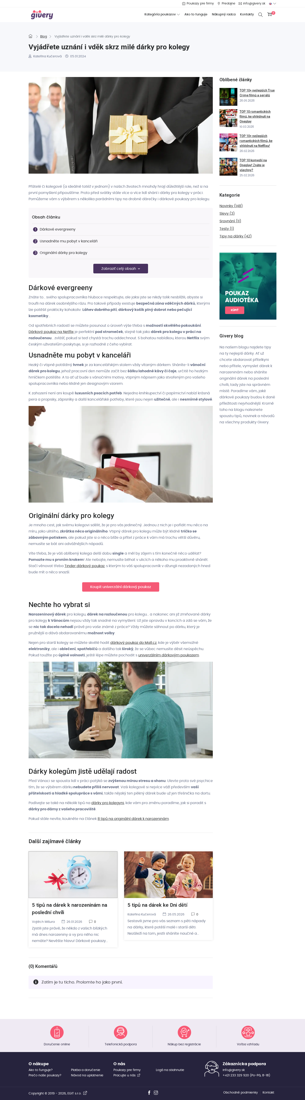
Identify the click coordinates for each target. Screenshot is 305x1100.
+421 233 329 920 (236, 1075)
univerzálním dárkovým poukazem (168, 655)
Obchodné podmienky (240, 1092)
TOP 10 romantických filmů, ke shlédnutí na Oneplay (255, 116)
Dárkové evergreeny (57, 229)
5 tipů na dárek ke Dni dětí (157, 905)
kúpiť (234, 310)
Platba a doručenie (85, 1070)
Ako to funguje (195, 14)
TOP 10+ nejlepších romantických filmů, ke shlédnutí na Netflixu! (256, 141)
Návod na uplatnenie (87, 1075)
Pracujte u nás (124, 1075)
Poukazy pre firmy (200, 3)
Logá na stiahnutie (170, 1070)
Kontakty (247, 14)
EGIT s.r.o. (75, 1093)
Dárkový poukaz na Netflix (51, 332)
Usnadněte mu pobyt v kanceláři (69, 241)
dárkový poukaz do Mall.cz (133, 643)
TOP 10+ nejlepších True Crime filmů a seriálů (257, 93)
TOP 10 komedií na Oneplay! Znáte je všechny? (253, 165)
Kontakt (268, 1092)
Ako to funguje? (40, 1070)
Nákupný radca (224, 14)
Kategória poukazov (160, 14)
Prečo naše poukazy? (45, 1075)
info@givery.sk (254, 3)
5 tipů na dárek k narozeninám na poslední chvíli (69, 908)
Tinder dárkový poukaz (84, 566)
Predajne (228, 3)
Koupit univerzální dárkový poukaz (120, 587)
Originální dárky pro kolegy (63, 253)
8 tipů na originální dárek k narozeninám (133, 819)
